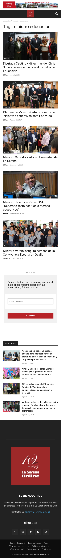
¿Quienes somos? (17, 549)
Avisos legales (33, 549)
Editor (5, 75)
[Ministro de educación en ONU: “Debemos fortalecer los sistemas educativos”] (30, 184)
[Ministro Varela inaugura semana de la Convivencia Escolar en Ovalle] (30, 233)
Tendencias (46, 549)
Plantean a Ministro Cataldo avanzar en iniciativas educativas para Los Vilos (30, 114)
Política (6, 58)
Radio (46, 543)
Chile (5, 197)
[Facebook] (15, 532)
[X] (46, 532)
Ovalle (6, 246)
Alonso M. (7, 258)
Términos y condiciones (19, 546)
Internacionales (34, 543)
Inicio (12, 543)
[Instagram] (23, 532)
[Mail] (30, 532)
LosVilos (7, 107)
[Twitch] (38, 532)
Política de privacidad (40, 546)
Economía (21, 543)
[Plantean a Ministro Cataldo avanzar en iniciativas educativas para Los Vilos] (30, 94)
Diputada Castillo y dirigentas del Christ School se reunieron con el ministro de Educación (29, 67)
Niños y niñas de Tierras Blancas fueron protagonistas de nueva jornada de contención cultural (38, 372)
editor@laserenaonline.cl (37, 511)
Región (6, 152)
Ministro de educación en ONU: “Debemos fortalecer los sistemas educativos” (26, 205)
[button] (4, 14)
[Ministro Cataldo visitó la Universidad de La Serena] (30, 139)
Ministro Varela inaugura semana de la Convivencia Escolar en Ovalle (29, 252)
